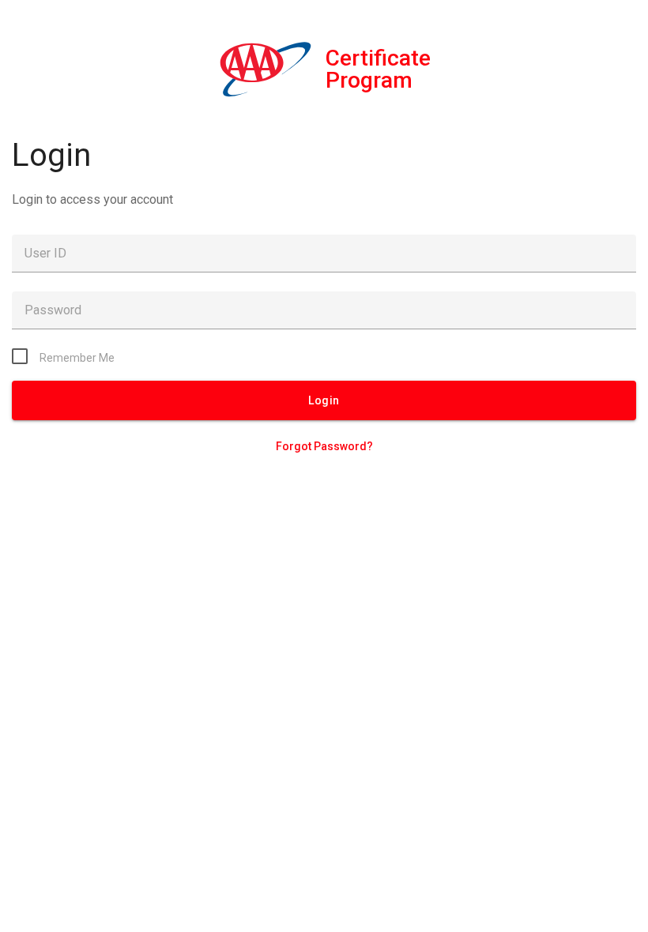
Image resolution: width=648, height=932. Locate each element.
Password (52, 310)
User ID (45, 253)
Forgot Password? (324, 446)
